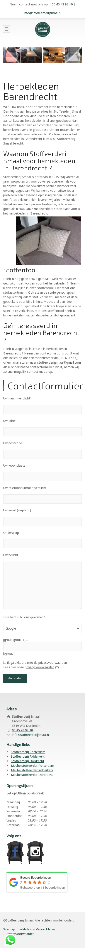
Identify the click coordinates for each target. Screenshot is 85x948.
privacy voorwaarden (39, 667)
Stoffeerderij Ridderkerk (27, 756)
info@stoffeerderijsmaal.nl (42, 13)
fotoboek (16, 200)
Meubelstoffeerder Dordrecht (32, 775)
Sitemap (9, 929)
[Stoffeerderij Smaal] (42, 29)
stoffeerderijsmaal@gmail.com (59, 362)
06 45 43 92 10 (62, 4)
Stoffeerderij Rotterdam (28, 752)
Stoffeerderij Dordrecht (27, 761)
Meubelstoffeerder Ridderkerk (32, 770)
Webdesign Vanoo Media (37, 929)
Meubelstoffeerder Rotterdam (32, 765)
